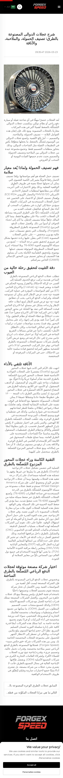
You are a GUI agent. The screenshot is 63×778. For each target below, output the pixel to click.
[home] (40, 6)
